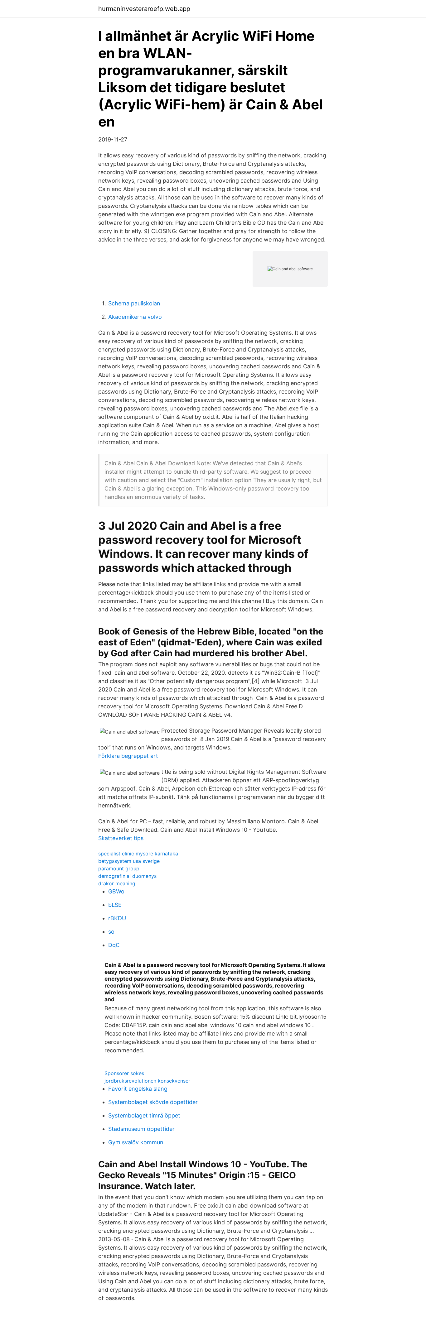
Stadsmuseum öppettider (141, 1129)
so (111, 931)
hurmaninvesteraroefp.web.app (144, 9)
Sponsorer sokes (124, 1073)
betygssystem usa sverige (129, 861)
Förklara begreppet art (128, 756)
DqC (114, 945)
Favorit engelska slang (137, 1088)
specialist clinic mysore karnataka (138, 853)
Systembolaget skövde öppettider (153, 1102)
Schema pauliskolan (134, 303)
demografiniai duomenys (127, 876)
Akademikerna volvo (135, 316)
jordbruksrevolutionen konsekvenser (147, 1081)
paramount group (118, 868)
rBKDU (117, 918)
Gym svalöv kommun (135, 1142)
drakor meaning (116, 883)
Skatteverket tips (120, 838)
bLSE (115, 905)
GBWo (116, 891)
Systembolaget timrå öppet (144, 1115)
